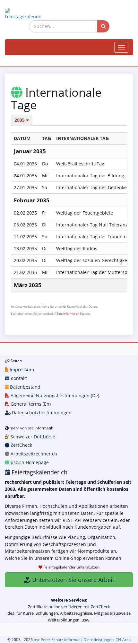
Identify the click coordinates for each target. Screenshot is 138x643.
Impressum (21, 369)
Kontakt (18, 378)
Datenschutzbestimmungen (41, 413)
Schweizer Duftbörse (32, 437)
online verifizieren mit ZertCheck (79, 607)
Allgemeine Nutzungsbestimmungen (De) (54, 395)
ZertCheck (20, 445)
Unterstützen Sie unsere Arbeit (72, 580)
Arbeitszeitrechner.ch (33, 454)
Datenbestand (24, 387)
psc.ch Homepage (29, 462)
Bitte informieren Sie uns (73, 314)
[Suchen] (103, 26)
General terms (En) (30, 404)
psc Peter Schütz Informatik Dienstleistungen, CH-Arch (82, 639)
